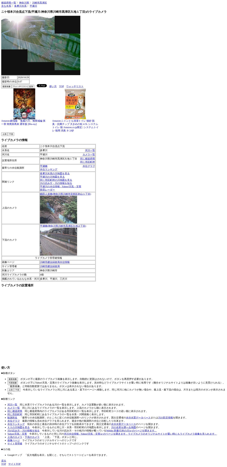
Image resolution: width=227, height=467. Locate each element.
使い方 (53, 86)
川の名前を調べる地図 (123, 427)
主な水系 (6, 6)
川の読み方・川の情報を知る (56, 183)
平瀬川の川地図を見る (52, 176)
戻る (3, 460)
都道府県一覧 (8, 2)
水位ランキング (48, 169)
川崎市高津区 (39, 2)
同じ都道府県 (87, 158)
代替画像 (13, 383)
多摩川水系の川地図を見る (55, 173)
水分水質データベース (138, 417)
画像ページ (13, 440)
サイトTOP (14, 464)
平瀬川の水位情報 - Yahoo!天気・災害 (60, 186)
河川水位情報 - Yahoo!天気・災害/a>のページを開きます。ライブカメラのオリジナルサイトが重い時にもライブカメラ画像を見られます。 (140, 434)
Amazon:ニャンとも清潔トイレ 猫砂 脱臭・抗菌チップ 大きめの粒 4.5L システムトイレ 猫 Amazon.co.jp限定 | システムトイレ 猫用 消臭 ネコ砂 (75, 125)
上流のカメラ (14, 437)
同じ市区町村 (87, 162)
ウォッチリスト (75, 86)
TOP (61, 86)
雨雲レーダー (47, 189)
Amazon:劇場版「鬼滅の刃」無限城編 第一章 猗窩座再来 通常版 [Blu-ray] (23, 122)
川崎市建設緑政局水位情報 (55, 262)
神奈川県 (24, 2)
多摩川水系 (20, 6)
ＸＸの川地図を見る (18, 427)
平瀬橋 (43, 166)
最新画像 (6, 86)
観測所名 (12, 417)
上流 (4, 134)
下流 (11, 134)
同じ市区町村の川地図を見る (56, 180)
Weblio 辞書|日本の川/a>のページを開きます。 (131, 430)
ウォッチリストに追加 (23, 86)
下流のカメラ (32, 437)
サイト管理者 (14, 443)
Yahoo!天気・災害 (17, 434)
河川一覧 (90, 150)
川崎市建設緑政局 (50, 266)
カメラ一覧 (89, 154)
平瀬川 (33, 6)
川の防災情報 (165, 417)
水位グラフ (89, 166)
